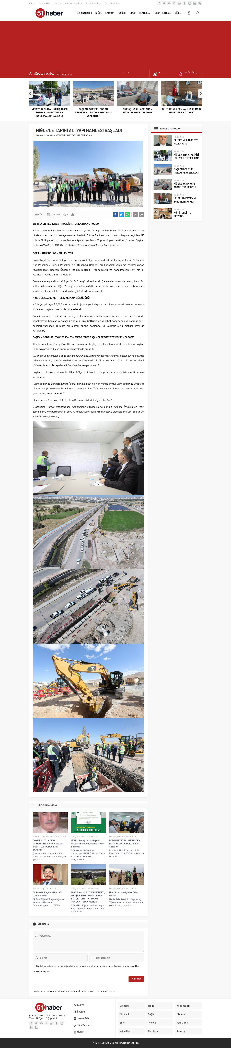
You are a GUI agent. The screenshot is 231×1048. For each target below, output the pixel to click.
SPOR (133, 12)
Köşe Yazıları (39, 836)
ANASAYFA (86, 12)
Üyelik (80, 1031)
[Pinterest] (174, 3)
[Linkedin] (195, 3)
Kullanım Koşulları (73, 3)
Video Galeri (126, 1031)
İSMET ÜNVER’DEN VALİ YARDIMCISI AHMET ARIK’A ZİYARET (137, 111)
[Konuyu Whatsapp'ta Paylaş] (127, 214)
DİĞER (178, 12)
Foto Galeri (182, 1022)
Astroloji (181, 1031)
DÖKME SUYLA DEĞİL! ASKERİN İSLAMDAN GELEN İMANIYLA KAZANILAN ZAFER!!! (48, 845)
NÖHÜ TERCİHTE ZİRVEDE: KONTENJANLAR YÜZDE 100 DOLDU (181, 111)
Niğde (41, 214)
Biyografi (181, 1014)
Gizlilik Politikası (93, 3)
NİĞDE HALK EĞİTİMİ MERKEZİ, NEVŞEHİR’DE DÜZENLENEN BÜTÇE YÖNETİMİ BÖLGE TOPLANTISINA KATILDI (88, 897)
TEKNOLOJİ (145, 12)
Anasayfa (40, 135)
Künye (32, 3)
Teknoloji (152, 1022)
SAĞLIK (122, 12)
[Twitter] (164, 3)
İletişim (57, 3)
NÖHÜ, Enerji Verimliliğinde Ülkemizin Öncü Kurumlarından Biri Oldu (87, 843)
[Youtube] (169, 3)
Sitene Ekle (44, 3)
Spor (122, 1022)
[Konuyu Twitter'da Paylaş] (121, 214)
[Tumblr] (184, 3)
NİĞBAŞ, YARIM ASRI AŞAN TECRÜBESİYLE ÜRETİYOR (93, 111)
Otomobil (124, 1014)
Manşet (49, 135)
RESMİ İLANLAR (163, 12)
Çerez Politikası (112, 3)
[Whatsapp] (179, 3)
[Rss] (200, 3)
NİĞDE (98, 12)
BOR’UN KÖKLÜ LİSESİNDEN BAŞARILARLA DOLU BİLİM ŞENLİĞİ (124, 843)
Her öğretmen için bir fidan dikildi (123, 894)
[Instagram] (190, 3)
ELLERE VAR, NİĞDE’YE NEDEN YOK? (186, 142)
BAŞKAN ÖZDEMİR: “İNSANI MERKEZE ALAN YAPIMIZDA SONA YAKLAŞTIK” (100, 73)
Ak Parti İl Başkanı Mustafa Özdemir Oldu (47, 894)
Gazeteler (153, 1031)
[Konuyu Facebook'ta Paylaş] (115, 214)
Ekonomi (124, 1005)
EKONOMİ (110, 12)
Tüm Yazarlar (83, 1025)
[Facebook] (159, 3)
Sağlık (151, 1014)
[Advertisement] (115, 44)
